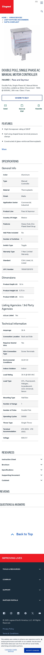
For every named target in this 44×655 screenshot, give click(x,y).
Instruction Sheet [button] (9, 459)
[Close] (41, 639)
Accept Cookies (32, 650)
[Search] (42, 11)
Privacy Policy (8, 629)
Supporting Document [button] (11, 475)
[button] (42, 27)
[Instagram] (11, 613)
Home (4, 17)
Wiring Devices (15, 17)
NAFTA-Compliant (11, 22)
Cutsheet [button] (5, 480)
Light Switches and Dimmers (16, 20)
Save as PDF (22, 109)
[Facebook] (4, 613)
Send (5, 108)
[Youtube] (39, 613)
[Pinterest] (25, 613)
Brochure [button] (5, 465)
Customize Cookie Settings (11, 650)
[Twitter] (32, 613)
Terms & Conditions (11, 633)
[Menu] (41, 3)
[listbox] (22, 44)
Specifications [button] (7, 470)
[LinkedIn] (18, 613)
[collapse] (39, 569)
